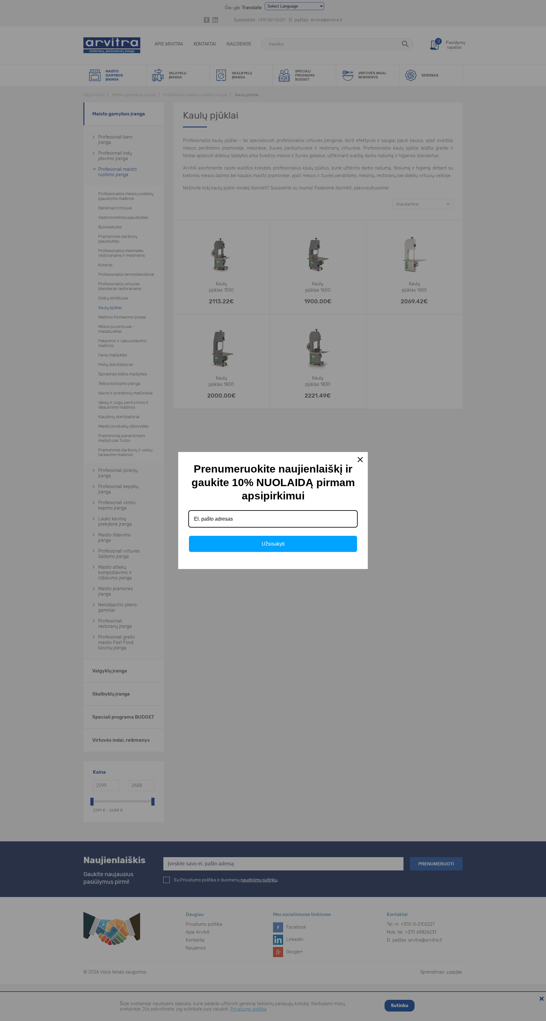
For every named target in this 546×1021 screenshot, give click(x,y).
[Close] (360, 459)
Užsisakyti (273, 544)
